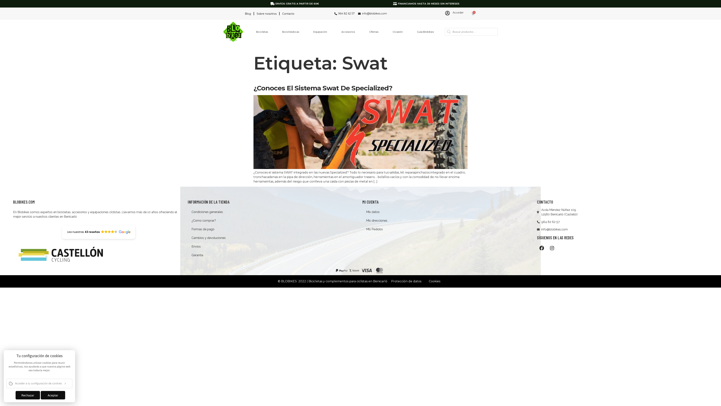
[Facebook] (541, 248)
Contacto (288, 13)
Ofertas (373, 31)
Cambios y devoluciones (209, 238)
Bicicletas (262, 31)
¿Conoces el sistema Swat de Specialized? (322, 88)
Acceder (458, 12)
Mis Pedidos (374, 229)
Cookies (434, 281)
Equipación (320, 31)
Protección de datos (406, 281)
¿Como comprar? (204, 220)
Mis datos (373, 212)
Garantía (197, 255)
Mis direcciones (376, 220)
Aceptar (53, 395)
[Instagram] (552, 248)
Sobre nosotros (267, 13)
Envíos (196, 246)
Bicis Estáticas (290, 31)
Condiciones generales (207, 212)
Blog (248, 13)
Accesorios (348, 31)
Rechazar (27, 395)
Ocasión (398, 31)
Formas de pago (203, 229)
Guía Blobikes (425, 31)
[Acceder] (447, 13)
